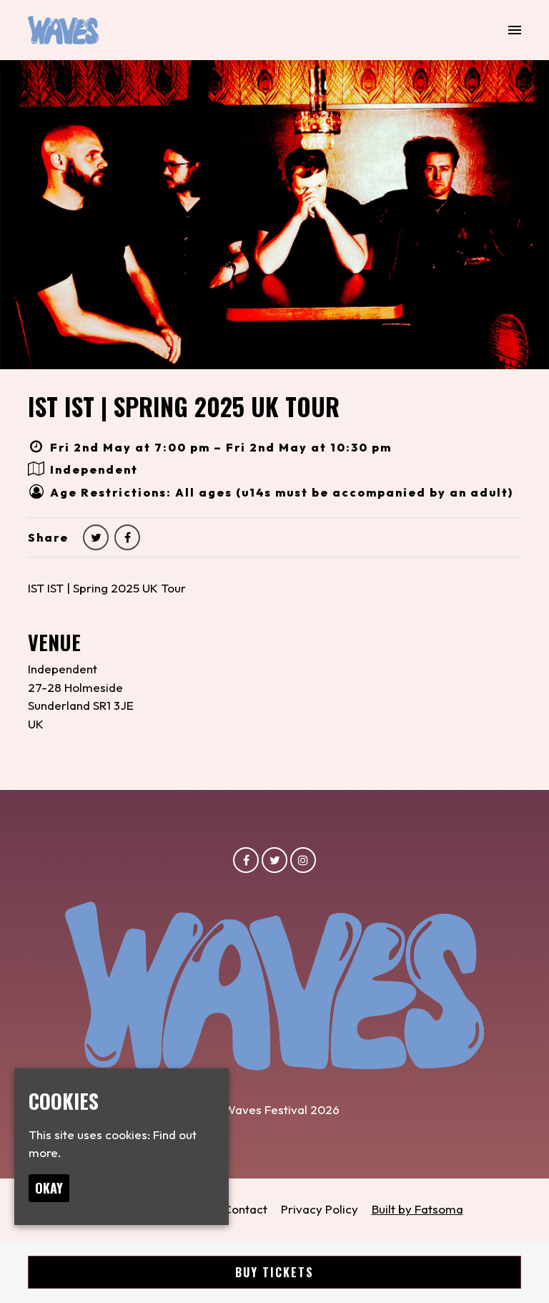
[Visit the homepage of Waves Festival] (63, 30)
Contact (245, 1208)
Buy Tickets (274, 1272)
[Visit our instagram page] (303, 859)
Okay (49, 1187)
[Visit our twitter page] (96, 537)
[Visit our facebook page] (127, 537)
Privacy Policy (319, 1208)
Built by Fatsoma (417, 1208)
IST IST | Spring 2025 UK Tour (184, 406)
